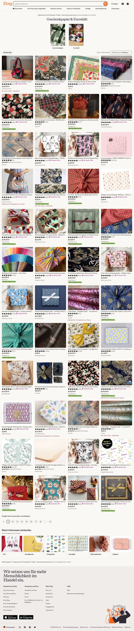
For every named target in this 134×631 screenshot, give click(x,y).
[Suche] (105, 3)
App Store (10, 617)
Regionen (127, 627)
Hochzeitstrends (100, 8)
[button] (9, 627)
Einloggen (114, 4)
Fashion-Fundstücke (73, 8)
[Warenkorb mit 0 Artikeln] (127, 3)
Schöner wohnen (56, 8)
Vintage (87, 8)
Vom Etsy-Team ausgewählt (36, 8)
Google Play (26, 617)
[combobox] (58, 3)
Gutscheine (115, 8)
